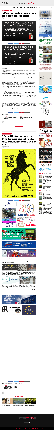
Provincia (17, 7)
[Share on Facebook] (10, 43)
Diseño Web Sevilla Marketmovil (39, 428)
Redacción (6, 18)
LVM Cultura (35, 7)
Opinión (28, 7)
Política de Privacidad (13, 428)
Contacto (40, 7)
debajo (10, 383)
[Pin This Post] (21, 43)
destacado (13, 383)
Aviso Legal (23, 428)
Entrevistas (31, 7)
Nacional (21, 7)
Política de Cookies (18, 428)
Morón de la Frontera (18, 383)
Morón (14, 7)
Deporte (24, 7)
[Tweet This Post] (16, 43)
